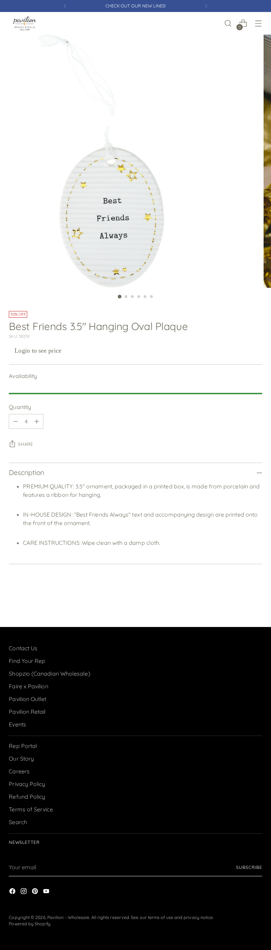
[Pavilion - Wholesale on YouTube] (47, 892)
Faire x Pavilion (28, 686)
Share (25, 444)
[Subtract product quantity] (15, 421)
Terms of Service (31, 809)
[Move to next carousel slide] (256, 603)
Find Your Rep (27, 660)
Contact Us (23, 648)
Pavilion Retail (27, 711)
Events (17, 724)
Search (18, 822)
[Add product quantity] (36, 421)
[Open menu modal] (258, 23)
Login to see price (37, 350)
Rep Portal (23, 745)
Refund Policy (27, 796)
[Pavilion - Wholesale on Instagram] (24, 892)
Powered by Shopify (29, 923)
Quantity (20, 406)
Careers (19, 771)
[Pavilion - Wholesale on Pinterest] (35, 892)
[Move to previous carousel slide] (240, 603)
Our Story (21, 758)
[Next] (206, 6)
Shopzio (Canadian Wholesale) (49, 673)
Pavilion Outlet (27, 698)
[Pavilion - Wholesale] (25, 23)
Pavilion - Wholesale (68, 917)
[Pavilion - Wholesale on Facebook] (13, 892)
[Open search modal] (228, 23)
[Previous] (65, 6)
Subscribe (249, 867)
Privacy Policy (27, 783)
